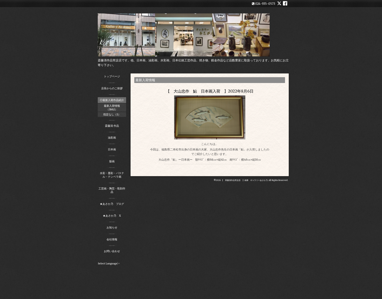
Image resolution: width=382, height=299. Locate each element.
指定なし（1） (112, 114)
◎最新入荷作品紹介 (112, 100)
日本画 (112, 149)
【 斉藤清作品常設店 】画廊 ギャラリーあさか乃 (244, 180)
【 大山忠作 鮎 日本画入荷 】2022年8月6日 (210, 91)
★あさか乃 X (112, 215)
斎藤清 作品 (112, 125)
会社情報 (112, 239)
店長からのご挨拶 (112, 88)
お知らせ (112, 227)
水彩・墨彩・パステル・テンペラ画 (112, 174)
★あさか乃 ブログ (113, 204)
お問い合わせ (112, 251)
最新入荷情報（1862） (112, 107)
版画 (112, 161)
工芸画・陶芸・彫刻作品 (111, 190)
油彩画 (112, 137)
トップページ (112, 76)
